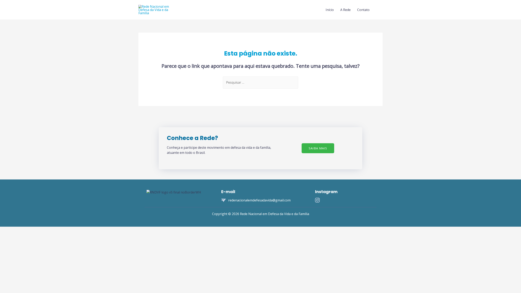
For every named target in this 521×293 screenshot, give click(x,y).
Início (330, 10)
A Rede (345, 10)
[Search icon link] (377, 10)
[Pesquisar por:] (260, 82)
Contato (363, 10)
